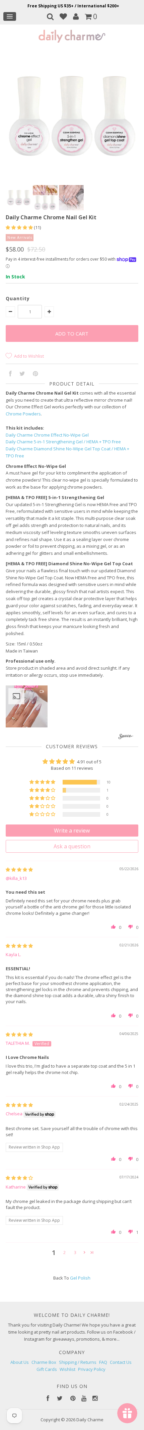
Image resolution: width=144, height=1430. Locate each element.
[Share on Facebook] (10, 374)
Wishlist (67, 1369)
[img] (19, 869)
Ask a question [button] (72, 846)
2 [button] (64, 1252)
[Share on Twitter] (22, 374)
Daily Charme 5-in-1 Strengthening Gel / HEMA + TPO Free (63, 442)
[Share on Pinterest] (35, 374)
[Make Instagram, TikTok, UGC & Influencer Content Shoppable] (125, 737)
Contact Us (121, 1362)
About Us (19, 1362)
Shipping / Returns (77, 1362)
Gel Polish (80, 1278)
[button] (20, 227)
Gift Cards (47, 1369)
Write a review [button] (72, 830)
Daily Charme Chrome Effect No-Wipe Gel (47, 435)
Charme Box (43, 1362)
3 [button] (75, 1252)
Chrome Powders (23, 414)
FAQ (103, 1362)
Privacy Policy (91, 1369)
